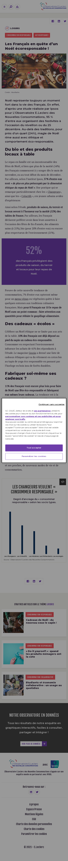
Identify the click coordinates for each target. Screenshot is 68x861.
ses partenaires (42, 411)
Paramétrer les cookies (34, 456)
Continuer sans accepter (52, 404)
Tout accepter (34, 448)
